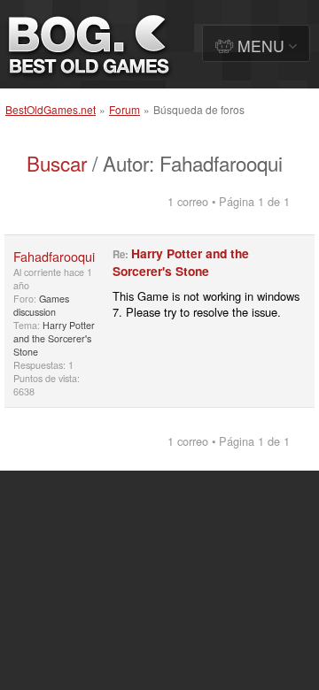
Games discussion (41, 305)
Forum (124, 109)
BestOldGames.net (50, 109)
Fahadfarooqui (54, 256)
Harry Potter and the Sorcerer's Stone (54, 338)
